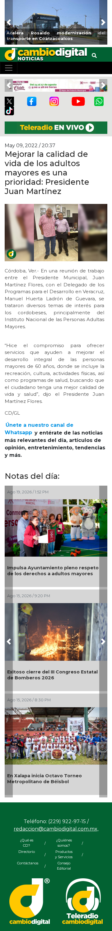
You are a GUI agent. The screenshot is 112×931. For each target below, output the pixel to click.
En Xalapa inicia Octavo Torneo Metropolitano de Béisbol (44, 778)
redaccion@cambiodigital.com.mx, (56, 829)
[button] (9, 22)
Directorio (26, 851)
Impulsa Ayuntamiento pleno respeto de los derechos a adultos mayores (53, 570)
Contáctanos (26, 863)
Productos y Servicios (63, 854)
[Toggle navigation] (8, 68)
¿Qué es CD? (26, 843)
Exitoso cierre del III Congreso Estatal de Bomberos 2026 (52, 675)
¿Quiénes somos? (64, 843)
